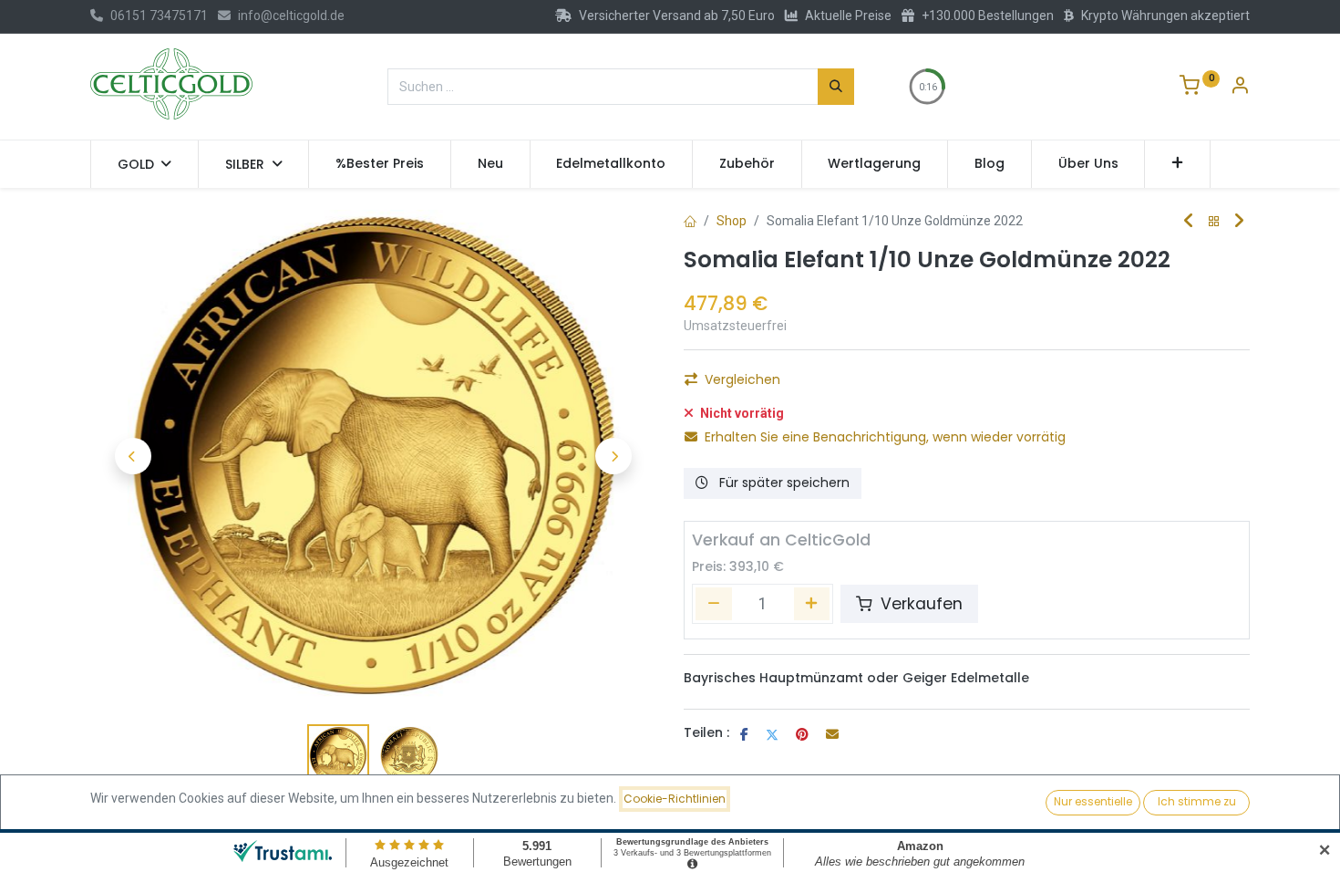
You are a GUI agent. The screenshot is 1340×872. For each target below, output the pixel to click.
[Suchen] (836, 86)
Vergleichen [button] (742, 379)
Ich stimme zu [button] (1197, 801)
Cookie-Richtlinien (675, 798)
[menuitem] (379, 164)
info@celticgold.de (291, 15)
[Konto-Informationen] (1240, 87)
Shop (731, 220)
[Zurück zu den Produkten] (1214, 222)
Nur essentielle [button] (1093, 801)
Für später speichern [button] (783, 482)
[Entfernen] (714, 603)
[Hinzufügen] (812, 603)
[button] (1177, 164)
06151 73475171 (159, 15)
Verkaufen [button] (919, 604)
